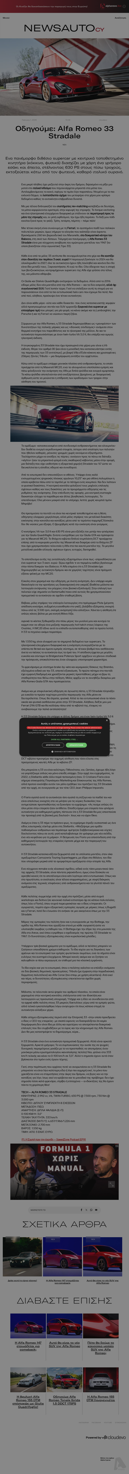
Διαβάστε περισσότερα (76, 735)
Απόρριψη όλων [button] (53, 745)
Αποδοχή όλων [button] (76, 745)
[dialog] (64, 737)
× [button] (107, 720)
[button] (64, 739)
